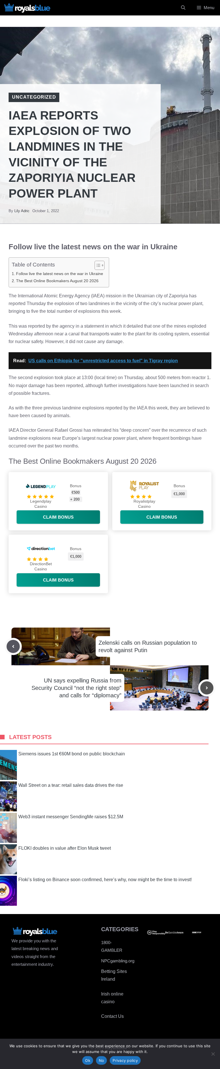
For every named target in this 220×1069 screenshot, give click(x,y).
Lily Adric (22, 211)
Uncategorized (34, 97)
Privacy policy (125, 1060)
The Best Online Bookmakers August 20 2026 (57, 280)
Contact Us (112, 1016)
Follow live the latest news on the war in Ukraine (59, 273)
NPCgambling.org (117, 960)
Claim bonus (58, 517)
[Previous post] (13, 646)
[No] (213, 1054)
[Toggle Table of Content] (96, 265)
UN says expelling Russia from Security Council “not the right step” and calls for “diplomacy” (76, 687)
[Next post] (206, 687)
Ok (87, 1060)
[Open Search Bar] (183, 7)
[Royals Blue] (27, 7)
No (101, 1060)
